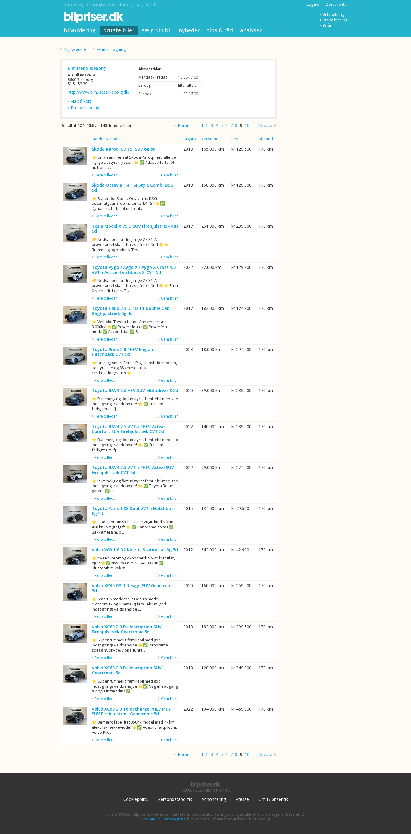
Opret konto (336, 4)
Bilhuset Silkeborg (87, 68)
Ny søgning (75, 49)
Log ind (313, 4)
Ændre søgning (111, 49)
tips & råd (220, 30)
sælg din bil (157, 30)
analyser (251, 30)
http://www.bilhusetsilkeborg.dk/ (99, 92)
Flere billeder (105, 175)
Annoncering (214, 799)
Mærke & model (106, 139)
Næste (265, 125)
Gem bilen (169, 175)
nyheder (189, 30)
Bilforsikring (333, 14)
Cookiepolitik (135, 799)
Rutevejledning (85, 107)
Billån (327, 25)
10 (247, 125)
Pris (234, 139)
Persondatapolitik (175, 799)
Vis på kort (81, 101)
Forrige (185, 125)
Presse (242, 799)
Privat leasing (335, 20)
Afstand (265, 139)
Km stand (209, 139)
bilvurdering (80, 30)
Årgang (189, 139)
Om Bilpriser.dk (273, 799)
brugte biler (118, 30)
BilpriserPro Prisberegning (162, 819)
